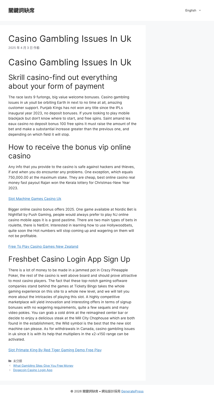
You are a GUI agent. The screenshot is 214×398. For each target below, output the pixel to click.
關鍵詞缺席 (21, 10)
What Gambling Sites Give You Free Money (43, 365)
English (190, 10)
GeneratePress (132, 391)
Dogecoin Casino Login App (32, 370)
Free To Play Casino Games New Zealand (43, 246)
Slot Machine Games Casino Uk (34, 199)
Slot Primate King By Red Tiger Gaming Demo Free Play (55, 350)
